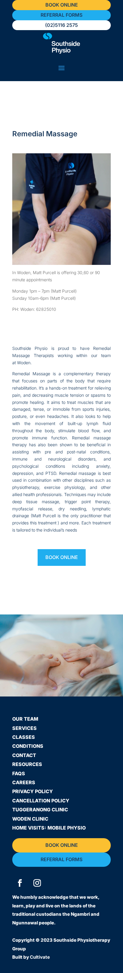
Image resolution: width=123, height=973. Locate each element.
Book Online (61, 557)
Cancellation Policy (40, 801)
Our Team (25, 719)
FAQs (18, 773)
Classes (23, 737)
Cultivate (40, 957)
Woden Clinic (30, 819)
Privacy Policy (32, 791)
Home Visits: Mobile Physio (49, 828)
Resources (27, 764)
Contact (24, 755)
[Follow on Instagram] (37, 883)
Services (24, 728)
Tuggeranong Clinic (40, 810)
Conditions (27, 746)
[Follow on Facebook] (19, 883)
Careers (23, 782)
